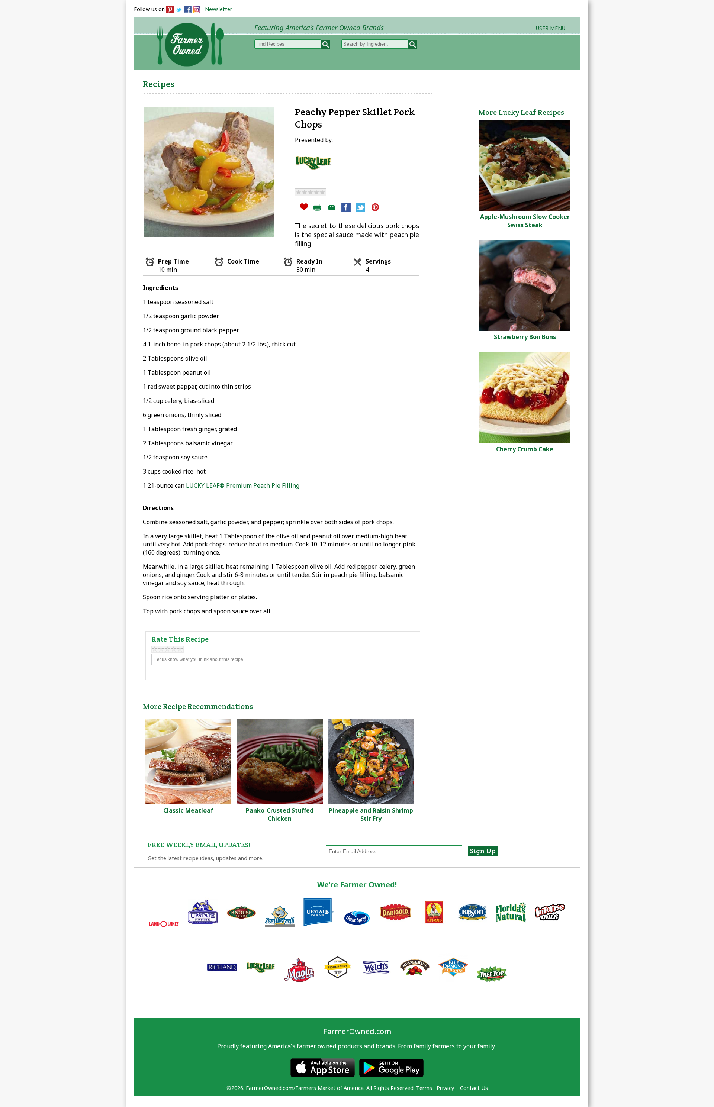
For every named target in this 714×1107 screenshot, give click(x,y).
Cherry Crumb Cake (524, 449)
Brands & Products (463, 82)
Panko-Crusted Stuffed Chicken (279, 814)
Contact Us (474, 1087)
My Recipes (331, 82)
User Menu (550, 28)
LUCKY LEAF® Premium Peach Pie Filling (242, 485)
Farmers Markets (538, 82)
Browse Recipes (271, 82)
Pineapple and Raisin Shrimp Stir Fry (371, 814)
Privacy (445, 1087)
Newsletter (218, 9)
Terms (424, 1087)
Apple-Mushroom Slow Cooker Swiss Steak (525, 221)
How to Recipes (391, 82)
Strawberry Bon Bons (525, 337)
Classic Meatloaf (188, 810)
